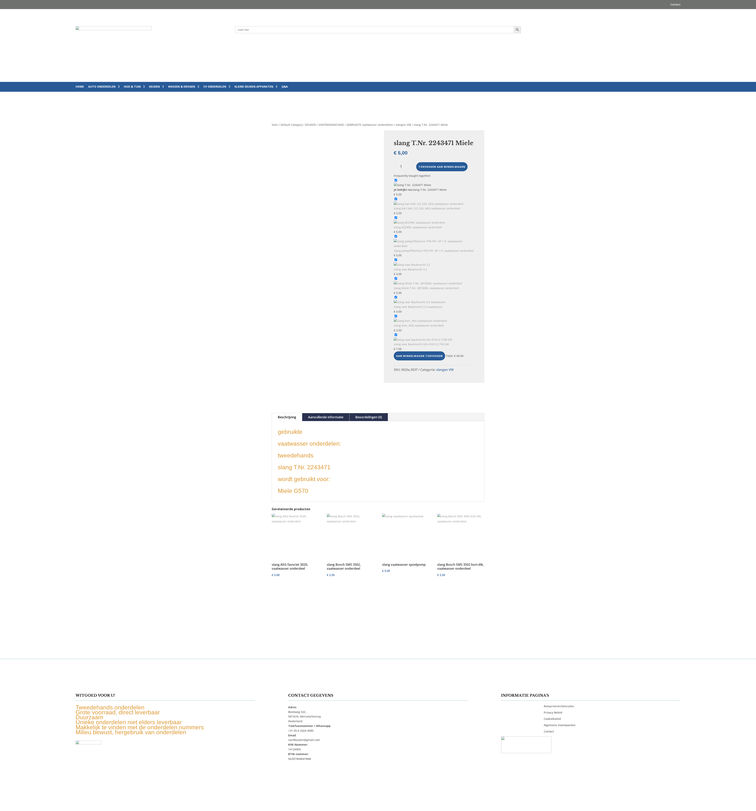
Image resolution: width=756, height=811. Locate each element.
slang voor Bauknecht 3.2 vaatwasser (418, 307)
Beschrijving (287, 417)
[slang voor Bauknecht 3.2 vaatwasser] (420, 302)
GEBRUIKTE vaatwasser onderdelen (369, 125)
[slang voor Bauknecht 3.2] (412, 265)
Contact (675, 4)
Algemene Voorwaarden (559, 725)
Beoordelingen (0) (368, 417)
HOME (80, 86)
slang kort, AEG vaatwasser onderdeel (419, 325)
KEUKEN (154, 86)
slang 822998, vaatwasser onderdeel (418, 227)
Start (275, 125)
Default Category (292, 125)
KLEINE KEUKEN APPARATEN (253, 86)
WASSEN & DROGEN (181, 86)
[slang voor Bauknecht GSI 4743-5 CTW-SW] (423, 340)
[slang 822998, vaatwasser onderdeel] (419, 222)
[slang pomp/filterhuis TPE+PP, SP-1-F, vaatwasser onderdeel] (434, 246)
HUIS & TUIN (132, 86)
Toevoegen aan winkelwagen (442, 166)
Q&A (285, 86)
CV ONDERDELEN (214, 86)
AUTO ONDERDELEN (102, 86)
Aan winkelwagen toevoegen (419, 356)
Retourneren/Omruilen (559, 706)
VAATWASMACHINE (331, 125)
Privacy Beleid (553, 712)
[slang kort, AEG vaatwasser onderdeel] (420, 321)
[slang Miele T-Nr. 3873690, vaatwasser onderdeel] (428, 283)
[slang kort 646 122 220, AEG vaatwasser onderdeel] (428, 204)
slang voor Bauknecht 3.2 (410, 269)
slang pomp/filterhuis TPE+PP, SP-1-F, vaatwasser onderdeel (434, 251)
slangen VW (403, 125)
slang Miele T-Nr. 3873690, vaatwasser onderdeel (426, 288)
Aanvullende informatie (325, 417)
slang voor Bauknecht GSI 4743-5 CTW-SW (421, 344)
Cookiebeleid (552, 719)
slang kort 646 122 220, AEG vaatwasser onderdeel (427, 208)
